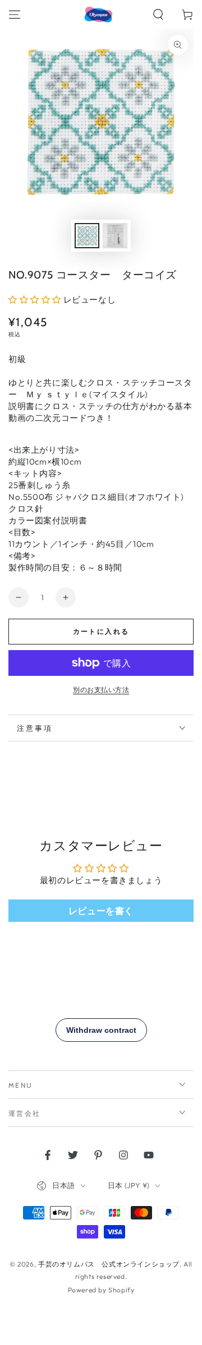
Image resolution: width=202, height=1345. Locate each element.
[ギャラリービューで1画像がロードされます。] (87, 235)
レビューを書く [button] (101, 910)
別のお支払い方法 (101, 689)
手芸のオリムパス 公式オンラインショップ (109, 1264)
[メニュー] (14, 14)
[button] (158, 14)
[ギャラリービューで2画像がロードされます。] (115, 235)
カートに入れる (101, 631)
